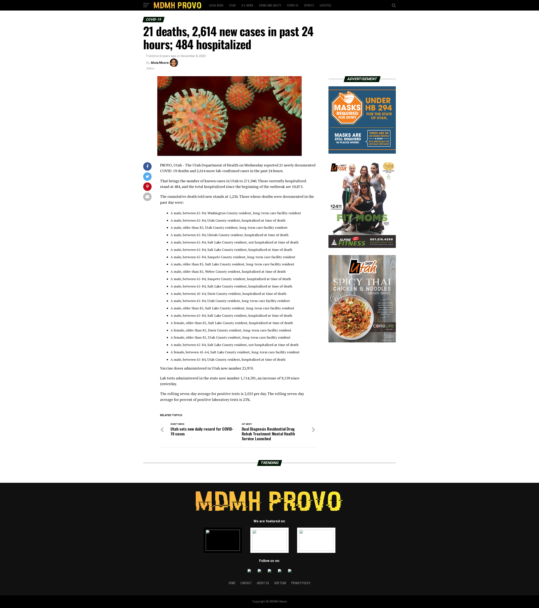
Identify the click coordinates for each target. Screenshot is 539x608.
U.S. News (247, 5)
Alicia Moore (160, 62)
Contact (246, 583)
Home (232, 583)
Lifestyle (325, 5)
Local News (216, 5)
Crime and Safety (270, 5)
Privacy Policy (300, 583)
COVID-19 (292, 5)
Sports (309, 5)
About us (263, 583)
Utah (232, 5)
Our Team (280, 583)
